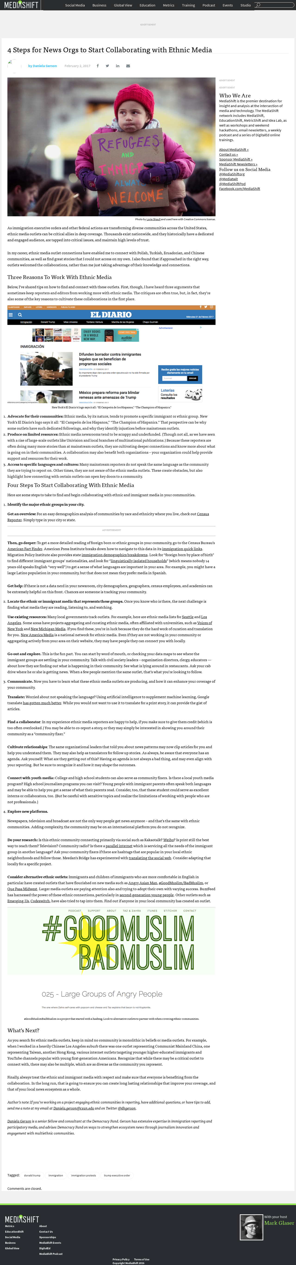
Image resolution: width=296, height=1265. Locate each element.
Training (188, 5)
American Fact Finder (24, 549)
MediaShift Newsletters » (238, 164)
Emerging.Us (18, 901)
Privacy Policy (121, 1259)
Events (228, 5)
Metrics (168, 5)
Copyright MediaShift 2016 (128, 1263)
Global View (123, 5)
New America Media (37, 635)
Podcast (209, 5)
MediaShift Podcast (51, 1254)
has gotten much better (42, 703)
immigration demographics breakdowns (115, 555)
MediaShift (22, 1218)
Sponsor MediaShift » (236, 159)
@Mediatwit (228, 179)
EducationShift (14, 1232)
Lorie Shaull (153, 219)
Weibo (168, 840)
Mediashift (21, 4)
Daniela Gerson (45, 65)
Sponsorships (47, 1237)
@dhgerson (127, 1108)
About (43, 1226)
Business (99, 5)
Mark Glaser (279, 1222)
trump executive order (117, 1175)
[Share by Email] (125, 65)
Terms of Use (141, 1259)
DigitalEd (44, 1248)
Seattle (188, 617)
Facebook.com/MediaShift (239, 188)
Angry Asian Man (142, 883)
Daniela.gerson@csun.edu (73, 1108)
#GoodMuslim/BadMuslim (181, 883)
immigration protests (83, 1175)
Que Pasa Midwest (22, 889)
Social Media (75, 5)
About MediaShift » (234, 149)
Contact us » (228, 154)
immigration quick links (182, 549)
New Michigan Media (48, 629)
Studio (245, 5)
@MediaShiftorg (232, 174)
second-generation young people (147, 895)
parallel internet (119, 846)
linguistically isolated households (139, 561)
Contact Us (46, 1232)
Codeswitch (40, 901)
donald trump (32, 1175)
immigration (56, 1175)
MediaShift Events (50, 1243)
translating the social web (150, 858)
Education (147, 5)
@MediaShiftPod (232, 183)
